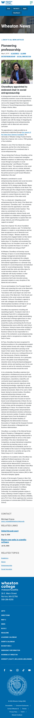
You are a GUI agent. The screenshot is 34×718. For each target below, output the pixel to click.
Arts (3, 611)
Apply (24, 8)
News (3, 624)
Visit (8, 8)
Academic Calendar (9, 637)
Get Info (15, 8)
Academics (15, 53)
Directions (5, 615)
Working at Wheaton (9, 655)
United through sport (9, 531)
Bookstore (5, 646)
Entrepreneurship (8, 56)
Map (3, 620)
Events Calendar (8, 641)
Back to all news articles (13, 40)
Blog (3, 628)
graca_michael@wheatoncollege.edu (12, 521)
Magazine (5, 633)
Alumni (23, 53)
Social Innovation (24, 56)
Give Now (16, 13)
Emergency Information (10, 650)
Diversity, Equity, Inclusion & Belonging (16, 659)
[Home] (8, 3)
